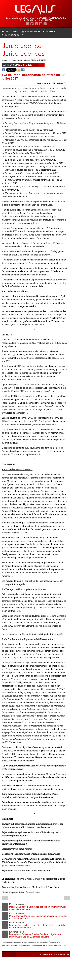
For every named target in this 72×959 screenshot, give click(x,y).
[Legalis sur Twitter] (31, 23)
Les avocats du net (14, 35)
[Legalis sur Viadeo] (36, 23)
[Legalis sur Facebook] (27, 23)
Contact (45, 955)
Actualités (14, 31)
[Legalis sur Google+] (45, 23)
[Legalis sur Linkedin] (40, 23)
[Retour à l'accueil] (4, 31)
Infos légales (61, 955)
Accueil (5, 60)
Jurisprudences (32, 31)
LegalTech (50, 31)
